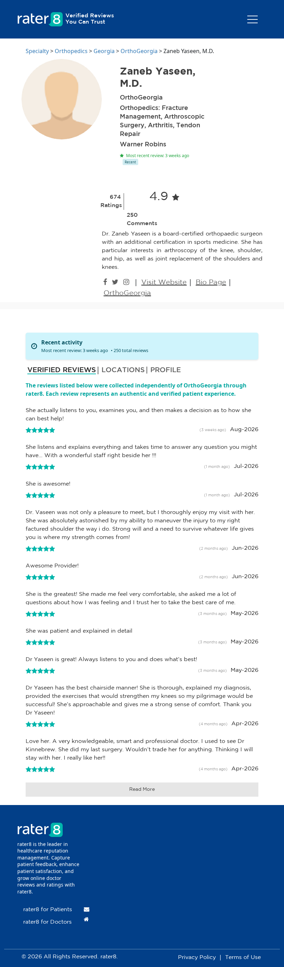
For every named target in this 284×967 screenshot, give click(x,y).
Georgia (104, 51)
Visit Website (164, 282)
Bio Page (211, 282)
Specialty (37, 51)
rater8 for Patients (47, 909)
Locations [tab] (123, 370)
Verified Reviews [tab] (61, 370)
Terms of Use (243, 957)
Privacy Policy (197, 957)
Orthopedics (71, 51)
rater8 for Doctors (47, 922)
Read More (142, 789)
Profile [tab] (165, 370)
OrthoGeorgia (139, 51)
